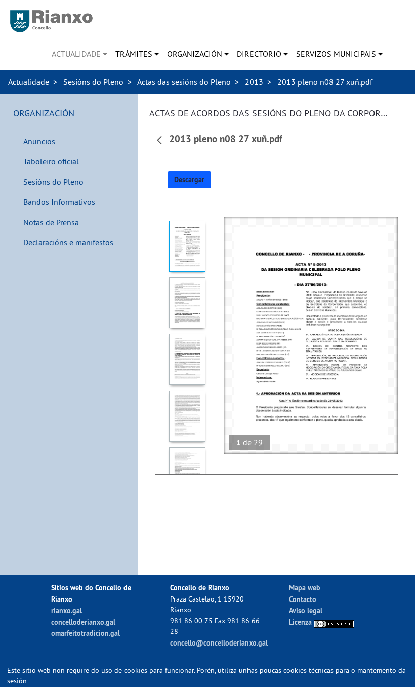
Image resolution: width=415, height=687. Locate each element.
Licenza (301, 622)
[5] (187, 473)
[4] (187, 416)
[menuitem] (79, 53)
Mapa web (304, 587)
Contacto (302, 599)
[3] (187, 359)
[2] (187, 303)
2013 (254, 82)
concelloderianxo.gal (83, 622)
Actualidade (28, 82)
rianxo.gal (66, 610)
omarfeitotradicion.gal (85, 633)
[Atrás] (160, 139)
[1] (187, 246)
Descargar (189, 179)
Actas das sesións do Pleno (184, 82)
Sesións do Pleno (93, 82)
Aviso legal (305, 610)
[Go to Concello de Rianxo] (51, 21)
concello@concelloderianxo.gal (219, 643)
